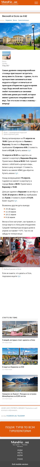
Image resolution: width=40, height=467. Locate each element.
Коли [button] (20, 455)
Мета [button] (20, 452)
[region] (19, 298)
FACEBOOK (10, 416)
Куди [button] (20, 450)
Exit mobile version (20, 464)
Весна (15, 20)
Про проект (16, 445)
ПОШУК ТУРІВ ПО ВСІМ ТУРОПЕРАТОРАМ (20, 429)
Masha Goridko (4, 62)
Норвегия (9, 20)
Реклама (24, 445)
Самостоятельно (23, 20)
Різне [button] (20, 459)
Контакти (20, 446)
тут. (29, 150)
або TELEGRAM (19, 416)
